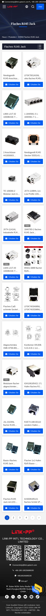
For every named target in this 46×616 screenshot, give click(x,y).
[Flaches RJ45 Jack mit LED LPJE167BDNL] (11, 487)
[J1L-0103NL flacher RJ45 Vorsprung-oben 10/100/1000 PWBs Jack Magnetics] (11, 410)
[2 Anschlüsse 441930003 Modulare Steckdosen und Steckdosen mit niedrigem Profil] (11, 140)
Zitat (40, 7)
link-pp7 (24, 581)
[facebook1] (7, 598)
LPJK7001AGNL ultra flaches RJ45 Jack (32, 78)
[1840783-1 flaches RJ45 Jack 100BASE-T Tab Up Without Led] (33, 217)
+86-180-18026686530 (24, 570)
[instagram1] (32, 598)
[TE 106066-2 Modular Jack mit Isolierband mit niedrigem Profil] (11, 178)
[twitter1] (14, 598)
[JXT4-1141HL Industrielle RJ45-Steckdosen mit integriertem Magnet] (11, 217)
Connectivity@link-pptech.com (16, 2)
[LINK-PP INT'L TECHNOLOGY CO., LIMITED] (13, 7)
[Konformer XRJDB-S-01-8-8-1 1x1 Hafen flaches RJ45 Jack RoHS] (33, 332)
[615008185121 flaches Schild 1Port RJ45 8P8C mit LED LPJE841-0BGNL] (33, 487)
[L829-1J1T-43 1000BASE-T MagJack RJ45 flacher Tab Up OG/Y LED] (11, 255)
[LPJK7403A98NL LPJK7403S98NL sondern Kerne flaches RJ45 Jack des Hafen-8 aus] (33, 294)
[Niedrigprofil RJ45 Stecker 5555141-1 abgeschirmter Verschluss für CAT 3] (33, 140)
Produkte (12, 37)
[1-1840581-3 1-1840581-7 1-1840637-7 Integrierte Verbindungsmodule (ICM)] (33, 101)
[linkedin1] (20, 598)
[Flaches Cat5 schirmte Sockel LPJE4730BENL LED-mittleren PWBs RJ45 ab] (11, 294)
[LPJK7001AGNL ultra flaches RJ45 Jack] (33, 63)
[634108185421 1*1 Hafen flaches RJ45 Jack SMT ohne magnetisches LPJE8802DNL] (33, 371)
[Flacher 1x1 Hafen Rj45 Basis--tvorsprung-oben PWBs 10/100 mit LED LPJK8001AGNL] (33, 448)
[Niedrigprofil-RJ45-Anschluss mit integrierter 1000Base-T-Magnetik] (11, 63)
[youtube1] (26, 598)
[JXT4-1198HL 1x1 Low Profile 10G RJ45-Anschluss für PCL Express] (33, 178)
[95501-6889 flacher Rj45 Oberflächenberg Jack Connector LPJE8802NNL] (33, 255)
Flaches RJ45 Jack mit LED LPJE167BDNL (10, 502)
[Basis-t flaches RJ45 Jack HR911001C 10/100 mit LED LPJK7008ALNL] (11, 448)
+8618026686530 (24, 576)
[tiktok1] (38, 598)
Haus (4, 37)
